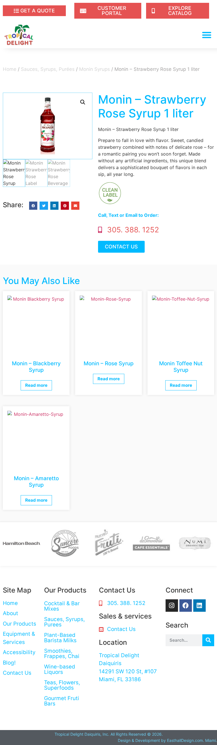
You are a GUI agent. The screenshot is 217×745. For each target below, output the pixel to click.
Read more (36, 385)
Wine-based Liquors (59, 669)
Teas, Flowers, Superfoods (62, 685)
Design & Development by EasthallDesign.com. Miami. (167, 740)
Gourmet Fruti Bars (61, 701)
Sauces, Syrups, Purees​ (64, 622)
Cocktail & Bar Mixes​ (62, 606)
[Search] (208, 640)
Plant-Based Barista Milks (60, 638)
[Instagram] (172, 605)
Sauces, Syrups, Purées (48, 69)
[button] (206, 34)
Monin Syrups (94, 69)
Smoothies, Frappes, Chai (61, 653)
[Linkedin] (199, 605)
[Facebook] (185, 605)
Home (9, 69)
